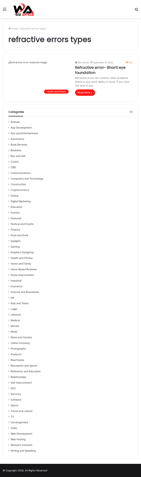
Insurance (16, 286)
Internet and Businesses (25, 292)
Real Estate (17, 360)
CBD (13, 167)
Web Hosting (18, 439)
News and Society (21, 337)
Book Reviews (19, 144)
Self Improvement (21, 382)
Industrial (16, 280)
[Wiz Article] (23, 9)
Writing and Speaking (23, 450)
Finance (15, 229)
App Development (21, 127)
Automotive (17, 138)
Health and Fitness (22, 258)
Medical (15, 320)
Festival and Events (22, 224)
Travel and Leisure (21, 411)
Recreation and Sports (24, 365)
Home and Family (21, 263)
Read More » (85, 92)
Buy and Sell (18, 155)
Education (16, 206)
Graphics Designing (22, 252)
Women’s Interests (21, 445)
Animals (15, 121)
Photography (18, 348)
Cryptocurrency (20, 189)
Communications (20, 172)
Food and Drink (19, 235)
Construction (18, 184)
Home (14, 28)
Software (16, 399)
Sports (14, 405)
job (12, 297)
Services (16, 394)
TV (12, 416)
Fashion (15, 212)
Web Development (21, 433)
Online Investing (20, 343)
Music (14, 331)
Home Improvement (22, 275)
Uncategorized (19, 422)
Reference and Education (26, 371)
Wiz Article (83, 62)
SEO (13, 388)
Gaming (15, 246)
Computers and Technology (27, 178)
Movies (15, 326)
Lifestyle (16, 314)
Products (16, 354)
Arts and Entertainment (24, 133)
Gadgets (16, 241)
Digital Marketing (20, 201)
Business (16, 150)
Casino (15, 161)
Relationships (18, 377)
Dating (14, 195)
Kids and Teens (20, 303)
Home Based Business (24, 269)
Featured (16, 218)
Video (14, 428)
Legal (14, 309)
